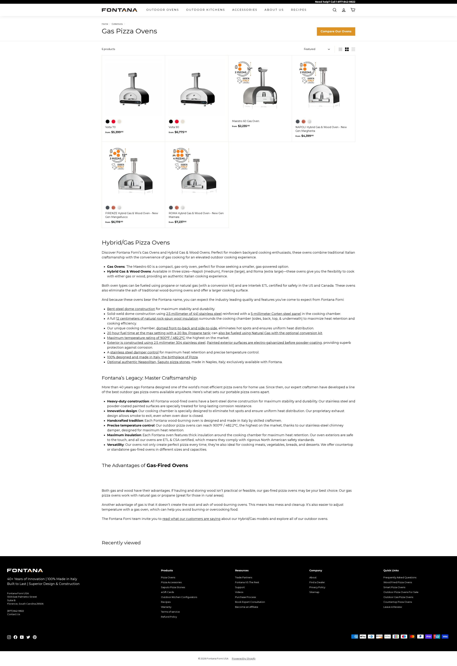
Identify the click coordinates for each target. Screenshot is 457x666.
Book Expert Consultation (250, 601)
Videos (239, 592)
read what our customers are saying (191, 519)
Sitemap (314, 592)
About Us (274, 9)
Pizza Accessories (171, 582)
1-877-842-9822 (345, 1)
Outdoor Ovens (162, 9)
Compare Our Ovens (336, 31)
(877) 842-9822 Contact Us (15, 612)
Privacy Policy (317, 587)
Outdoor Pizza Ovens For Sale (400, 592)
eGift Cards (167, 592)
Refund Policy (169, 616)
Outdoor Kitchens (205, 9)
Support (240, 587)
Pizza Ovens (168, 577)
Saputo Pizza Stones (173, 587)
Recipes (299, 9)
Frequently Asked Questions (399, 577)
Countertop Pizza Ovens (397, 601)
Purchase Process (245, 597)
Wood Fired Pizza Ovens (397, 582)
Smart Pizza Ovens (394, 587)
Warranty (166, 606)
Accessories (244, 9)
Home (105, 24)
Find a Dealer (317, 582)
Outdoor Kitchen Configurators (179, 597)
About (313, 577)
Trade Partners (243, 577)
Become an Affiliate (246, 606)
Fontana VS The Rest (247, 582)
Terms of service (170, 611)
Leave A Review (392, 606)
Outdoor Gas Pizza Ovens (398, 597)
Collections (117, 24)
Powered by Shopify (243, 658)
